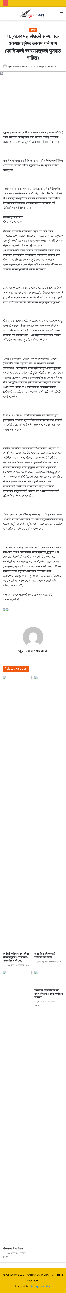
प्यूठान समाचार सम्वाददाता (18, 66)
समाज (33, 30)
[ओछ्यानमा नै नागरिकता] (17, 1108)
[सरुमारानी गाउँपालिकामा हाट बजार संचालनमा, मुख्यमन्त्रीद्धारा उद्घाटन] (48, 979)
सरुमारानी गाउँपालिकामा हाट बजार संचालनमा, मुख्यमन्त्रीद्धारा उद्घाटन (48, 993)
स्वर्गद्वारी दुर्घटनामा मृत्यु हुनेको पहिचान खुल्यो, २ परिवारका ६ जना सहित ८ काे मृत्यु (16, 957)
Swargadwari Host (41, 1286)
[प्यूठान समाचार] (33, 13)
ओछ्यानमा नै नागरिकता (13, 1249)
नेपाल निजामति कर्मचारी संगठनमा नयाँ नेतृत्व (44, 955)
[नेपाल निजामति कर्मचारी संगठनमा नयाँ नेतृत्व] (48, 813)
